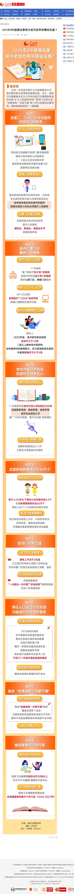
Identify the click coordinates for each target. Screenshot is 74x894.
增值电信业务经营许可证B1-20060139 (43, 874)
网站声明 (55, 864)
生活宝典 (48, 14)
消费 (29, 18)
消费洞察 (27, 14)
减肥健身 (56, 14)
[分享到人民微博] (25, 35)
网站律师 (60, 864)
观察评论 (15, 14)
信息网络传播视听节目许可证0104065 (13, 877)
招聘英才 (34, 864)
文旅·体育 (51, 18)
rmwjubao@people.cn (66, 871)
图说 (35, 11)
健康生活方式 (69, 14)
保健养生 (48, 11)
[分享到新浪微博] (27, 35)
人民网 (1, 24)
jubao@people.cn (60, 867)
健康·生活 (7, 24)
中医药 (35, 14)
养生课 (24, 18)
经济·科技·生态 (41, 18)
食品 (33, 18)
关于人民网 (24, 864)
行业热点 (15, 11)
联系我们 (70, 864)
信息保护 (65, 864)
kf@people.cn (31, 871)
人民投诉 (59, 18)
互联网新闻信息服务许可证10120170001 (23, 874)
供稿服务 (49, 864)
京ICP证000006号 (67, 877)
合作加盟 (44, 864)
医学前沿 (7, 14)
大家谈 (18, 18)
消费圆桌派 (28, 11)
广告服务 (39, 864)
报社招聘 (29, 864)
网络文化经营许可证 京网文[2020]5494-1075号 (34, 877)
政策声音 (7, 11)
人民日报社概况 (16, 864)
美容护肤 (56, 11)
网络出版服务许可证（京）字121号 (54, 877)
